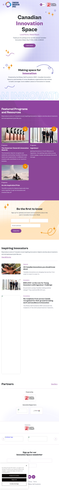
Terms (35, 481)
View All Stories (6, 257)
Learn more (29, 45)
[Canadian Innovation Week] (12, 7)
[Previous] (3, 438)
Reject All (14, 479)
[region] (14, 476)
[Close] (26, 465)
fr (44, 4)
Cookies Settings (14, 484)
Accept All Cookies (14, 475)
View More (54, 384)
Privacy (30, 481)
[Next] (55, 438)
